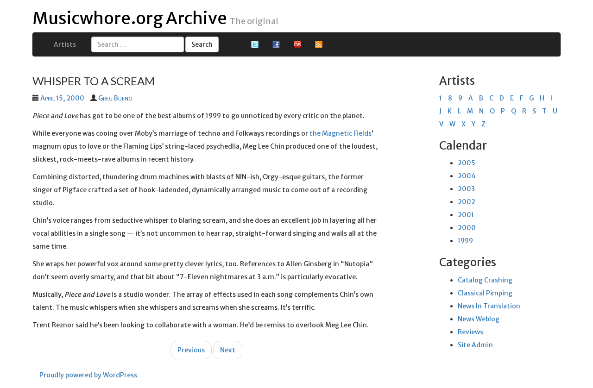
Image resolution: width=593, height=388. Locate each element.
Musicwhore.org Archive (129, 18)
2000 (467, 228)
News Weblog (478, 319)
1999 (465, 241)
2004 (467, 176)
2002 (466, 202)
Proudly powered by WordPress (88, 375)
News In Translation (489, 306)
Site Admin (475, 345)
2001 (466, 215)
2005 (466, 163)
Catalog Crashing (485, 280)
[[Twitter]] (254, 44)
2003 (466, 189)
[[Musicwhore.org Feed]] (318, 44)
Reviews (470, 332)
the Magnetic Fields (340, 133)
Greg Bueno (115, 98)
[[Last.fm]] (297, 44)
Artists (65, 44)
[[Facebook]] (276, 44)
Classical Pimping (485, 293)
